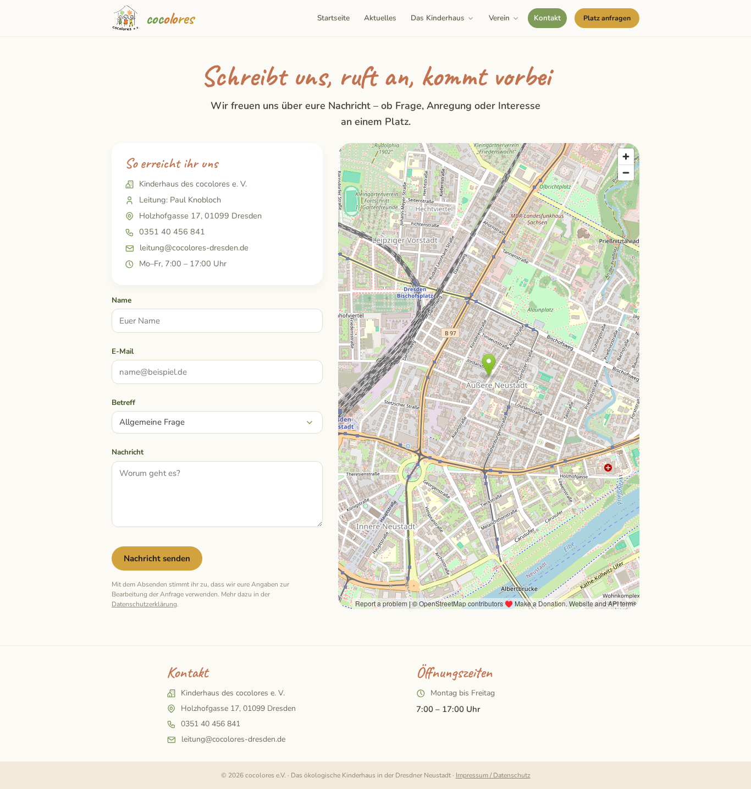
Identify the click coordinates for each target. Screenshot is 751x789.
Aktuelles (380, 18)
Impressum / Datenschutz (493, 775)
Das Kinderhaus (438, 18)
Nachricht (127, 452)
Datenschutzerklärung (144, 604)
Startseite (333, 18)
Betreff (123, 402)
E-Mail (123, 351)
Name (121, 300)
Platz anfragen (607, 18)
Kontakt (547, 18)
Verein (499, 18)
